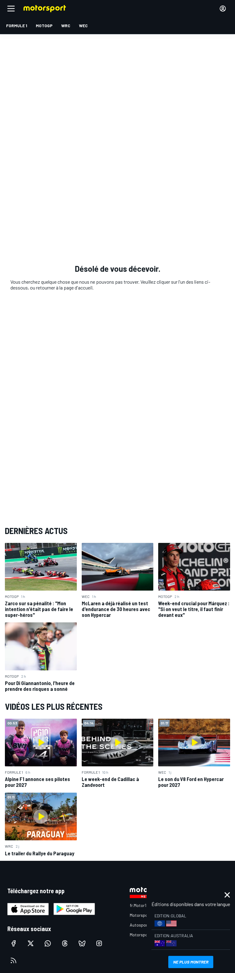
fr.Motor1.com (142, 905)
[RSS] (13, 960)
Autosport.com (144, 924)
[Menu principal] (11, 8)
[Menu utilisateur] (223, 8)
